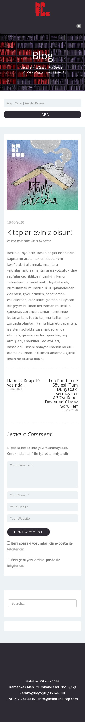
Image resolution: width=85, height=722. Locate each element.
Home (26, 67)
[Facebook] (34, 668)
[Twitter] (42, 668)
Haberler (56, 67)
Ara (43, 114)
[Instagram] (51, 668)
